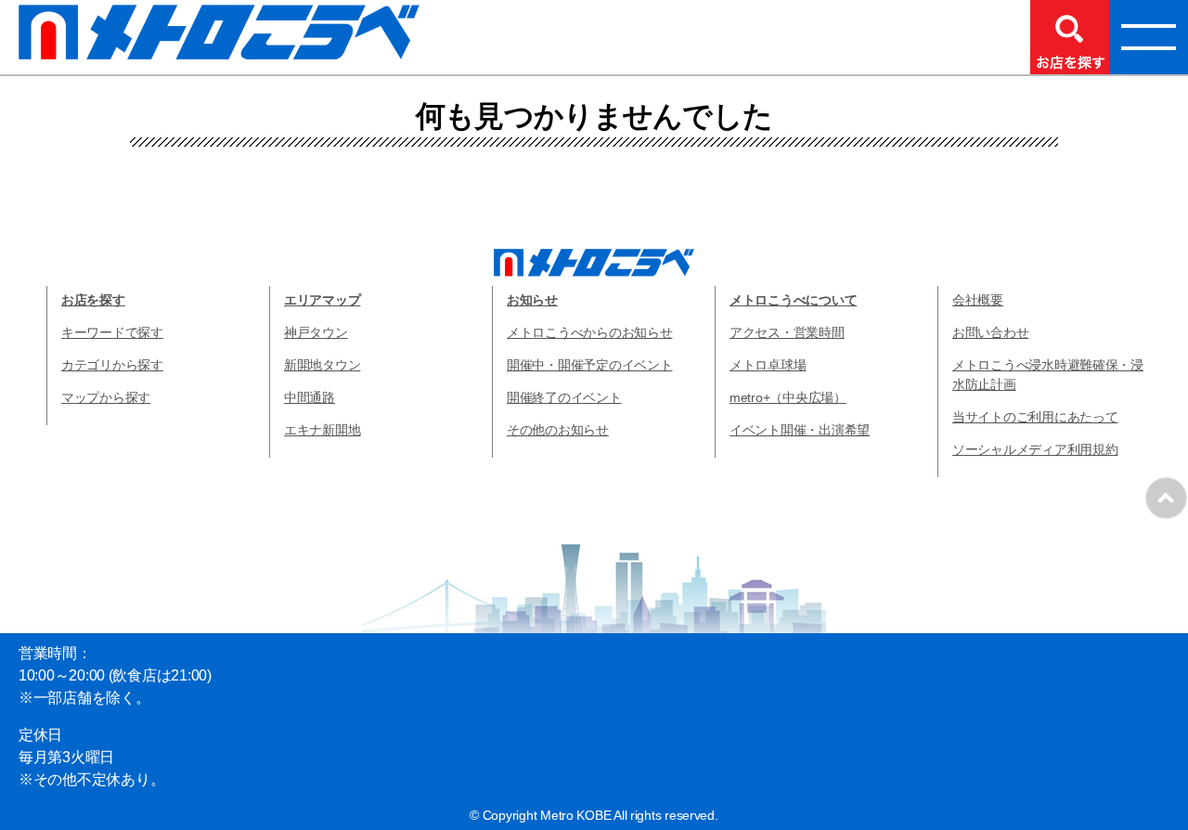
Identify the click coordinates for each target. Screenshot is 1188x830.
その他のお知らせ (558, 429)
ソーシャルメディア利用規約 (1035, 449)
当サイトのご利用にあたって (1035, 416)
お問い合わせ (990, 332)
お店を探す (93, 299)
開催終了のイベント (564, 397)
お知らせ (532, 299)
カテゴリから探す (112, 364)
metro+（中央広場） (788, 397)
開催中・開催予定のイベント (590, 364)
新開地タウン (322, 364)
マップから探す (105, 397)
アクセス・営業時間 (787, 332)
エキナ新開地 (322, 429)
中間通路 (309, 397)
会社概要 (977, 299)
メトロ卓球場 (768, 364)
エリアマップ (322, 299)
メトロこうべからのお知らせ (590, 332)
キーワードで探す (112, 332)
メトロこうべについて (793, 299)
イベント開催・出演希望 (800, 429)
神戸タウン (316, 332)
